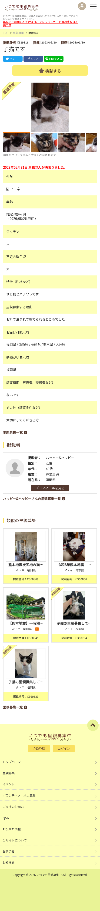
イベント (9, 784)
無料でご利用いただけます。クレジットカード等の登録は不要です (40, 23)
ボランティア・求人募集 (19, 795)
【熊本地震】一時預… (25, 623)
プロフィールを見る (50, 488)
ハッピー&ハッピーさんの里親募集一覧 (32, 498)
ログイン (64, 748)
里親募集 (18, 33)
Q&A (6, 818)
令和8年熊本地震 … (74, 564)
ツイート (15, 59)
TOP (6, 33)
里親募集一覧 (13, 432)
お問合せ (9, 851)
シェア (34, 59)
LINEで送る (55, 59)
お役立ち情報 (12, 829)
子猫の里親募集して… (74, 623)
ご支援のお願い (13, 806)
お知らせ (9, 862)
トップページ (12, 762)
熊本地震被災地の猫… (25, 564)
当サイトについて (15, 840)
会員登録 (39, 748)
